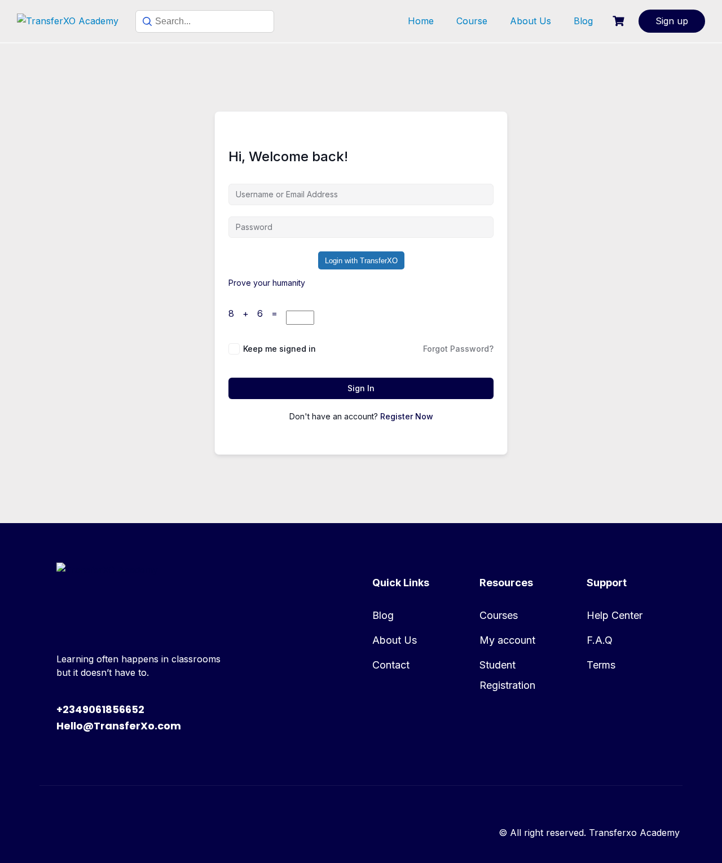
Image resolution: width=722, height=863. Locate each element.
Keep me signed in (279, 348)
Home (421, 20)
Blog (583, 20)
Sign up (671, 20)
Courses (498, 615)
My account (507, 640)
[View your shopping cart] (620, 21)
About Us (530, 20)
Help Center (614, 615)
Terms (601, 665)
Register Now (406, 416)
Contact (391, 665)
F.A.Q (600, 640)
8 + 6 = (257, 313)
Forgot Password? (458, 348)
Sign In (361, 388)
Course (471, 20)
